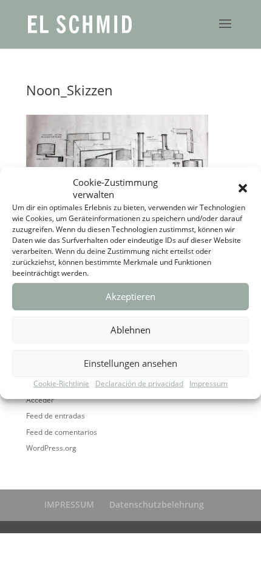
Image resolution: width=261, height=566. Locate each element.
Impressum (208, 383)
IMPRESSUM (69, 504)
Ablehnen (130, 330)
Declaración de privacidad (139, 383)
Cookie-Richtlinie (61, 383)
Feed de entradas (55, 416)
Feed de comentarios (61, 432)
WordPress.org (51, 448)
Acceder (40, 400)
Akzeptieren (130, 296)
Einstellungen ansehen (130, 363)
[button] (243, 188)
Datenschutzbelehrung (156, 504)
